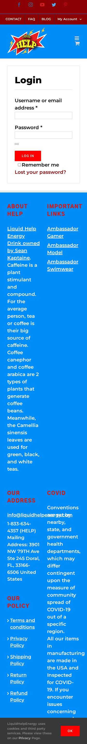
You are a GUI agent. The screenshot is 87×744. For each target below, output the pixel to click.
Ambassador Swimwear (62, 265)
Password (28, 127)
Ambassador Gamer (62, 232)
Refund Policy (19, 696)
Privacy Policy (19, 642)
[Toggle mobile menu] (77, 38)
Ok (70, 731)
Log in (28, 156)
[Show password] (17, 144)
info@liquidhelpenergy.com (23, 515)
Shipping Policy (20, 660)
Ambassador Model (62, 248)
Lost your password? (40, 172)
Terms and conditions (22, 624)
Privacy (25, 738)
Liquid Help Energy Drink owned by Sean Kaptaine (23, 243)
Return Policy (18, 678)
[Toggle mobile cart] (77, 43)
